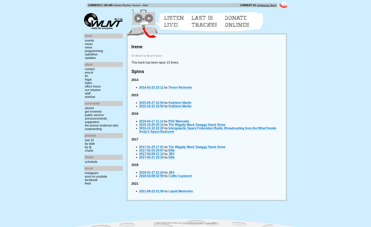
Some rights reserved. (192, 223)
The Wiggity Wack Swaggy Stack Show (196, 124)
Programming (94, 51)
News (88, 47)
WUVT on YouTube (96, 176)
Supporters (92, 122)
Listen (88, 83)
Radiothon (91, 54)
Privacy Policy (210, 223)
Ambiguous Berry (267, 5)
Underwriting (93, 129)
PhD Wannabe (178, 121)
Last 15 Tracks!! (204, 21)
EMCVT (89, 72)
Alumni (89, 108)
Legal (88, 79)
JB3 (171, 154)
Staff (87, 93)
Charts (89, 150)
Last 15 (89, 140)
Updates (90, 58)
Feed (88, 183)
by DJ (88, 147)
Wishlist (90, 97)
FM (86, 76)
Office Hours (93, 86)
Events (89, 40)
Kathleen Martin (179, 102)
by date (90, 143)
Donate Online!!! (237, 21)
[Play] (138, 18)
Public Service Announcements (96, 116)
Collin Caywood (180, 176)
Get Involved (93, 111)
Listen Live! (174, 21)
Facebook (91, 180)
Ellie (171, 150)
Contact (90, 69)
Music (89, 44)
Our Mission (93, 90)
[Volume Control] (149, 18)
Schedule (91, 161)
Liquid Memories (180, 191)
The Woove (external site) (101, 125)
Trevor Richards (180, 87)
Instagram (91, 173)
